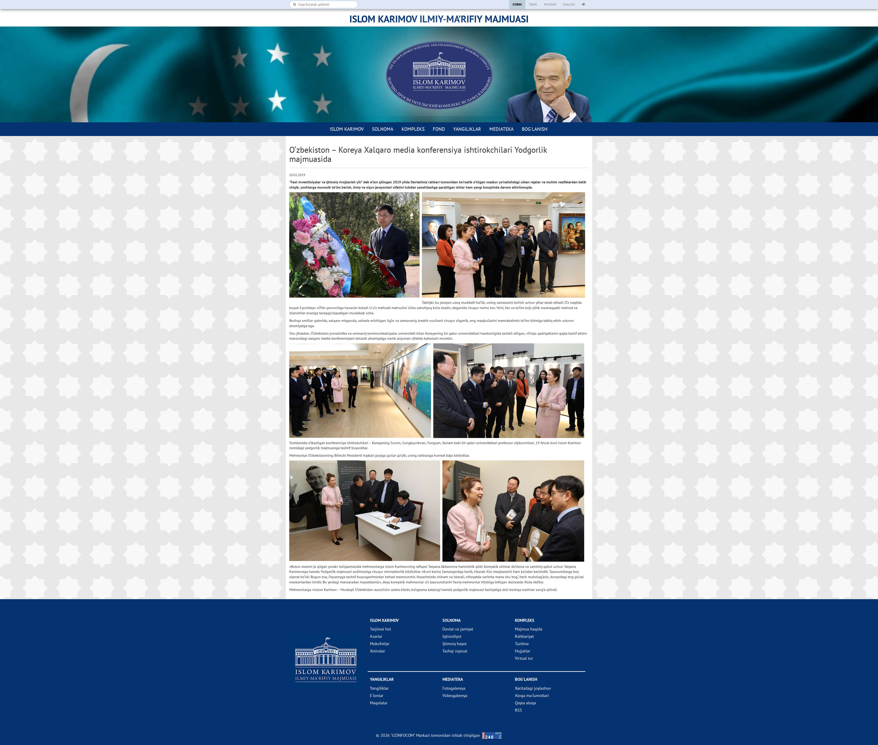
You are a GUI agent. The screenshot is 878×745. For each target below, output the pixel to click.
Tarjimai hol (380, 629)
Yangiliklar (467, 129)
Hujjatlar (522, 651)
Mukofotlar (379, 643)
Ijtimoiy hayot (454, 643)
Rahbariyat (524, 636)
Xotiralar (377, 651)
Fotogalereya (453, 688)
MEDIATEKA (501, 129)
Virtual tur (524, 658)
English (569, 4)
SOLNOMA (382, 129)
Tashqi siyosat (454, 651)
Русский (550, 4)
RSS (518, 710)
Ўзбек (533, 4)
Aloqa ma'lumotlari (532, 695)
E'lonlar (376, 695)
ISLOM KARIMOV (347, 129)
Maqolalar (379, 702)
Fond (439, 129)
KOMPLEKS (413, 129)
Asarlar (376, 636)
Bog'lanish (534, 129)
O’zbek (517, 4)
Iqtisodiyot (451, 636)
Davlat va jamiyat (457, 629)
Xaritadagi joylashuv (533, 688)
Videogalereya (454, 695)
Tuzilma (522, 643)
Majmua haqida (528, 629)
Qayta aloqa (525, 702)
